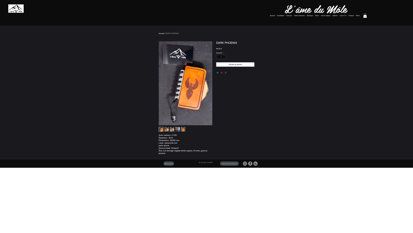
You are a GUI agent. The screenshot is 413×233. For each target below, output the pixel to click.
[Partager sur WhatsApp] (225, 72)
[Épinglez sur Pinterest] (221, 72)
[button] (365, 15)
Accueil (161, 33)
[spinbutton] (221, 57)
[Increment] (224, 57)
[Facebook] (250, 163)
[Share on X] (230, 72)
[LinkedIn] (255, 163)
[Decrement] (218, 57)
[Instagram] (245, 163)
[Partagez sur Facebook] (217, 72)
